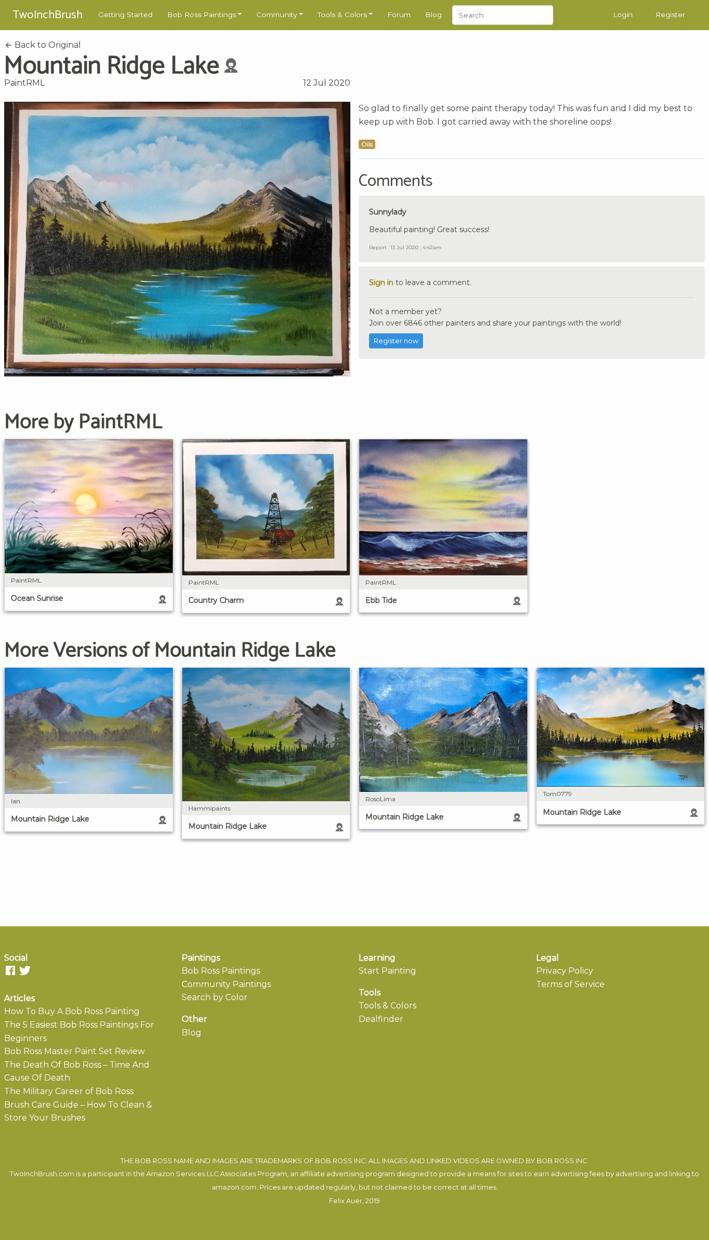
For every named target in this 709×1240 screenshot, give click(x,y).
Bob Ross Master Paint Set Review (74, 1051)
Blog (433, 14)
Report (378, 247)
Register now (396, 341)
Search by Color (215, 997)
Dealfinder (381, 1019)
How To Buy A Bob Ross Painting (72, 1011)
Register (670, 14)
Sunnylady (387, 212)
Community (276, 14)
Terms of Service (570, 984)
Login (623, 14)
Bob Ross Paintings (201, 14)
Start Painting (387, 971)
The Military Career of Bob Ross (68, 1091)
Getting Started (125, 14)
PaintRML (24, 83)
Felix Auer (345, 1201)
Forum (399, 14)
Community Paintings (226, 984)
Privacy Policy (564, 971)
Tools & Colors (342, 14)
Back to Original (46, 45)
